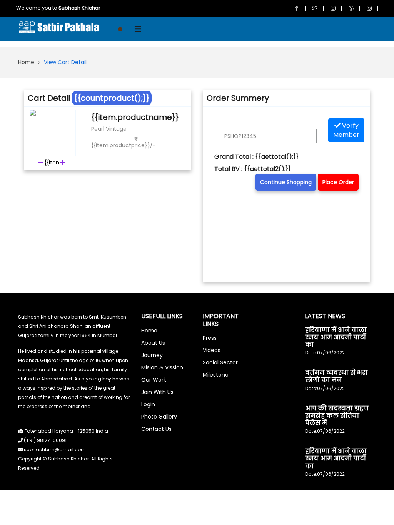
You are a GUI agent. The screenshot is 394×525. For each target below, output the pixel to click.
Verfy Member (346, 130)
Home (26, 62)
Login (148, 404)
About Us (153, 343)
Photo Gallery (159, 416)
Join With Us (157, 392)
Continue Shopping (286, 182)
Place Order (338, 182)
